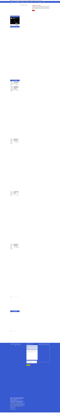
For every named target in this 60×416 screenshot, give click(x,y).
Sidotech (11, 409)
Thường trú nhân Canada (19, 406)
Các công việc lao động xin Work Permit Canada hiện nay (16, 245)
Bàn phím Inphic (14, 409)
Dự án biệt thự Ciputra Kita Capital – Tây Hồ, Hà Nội (16, 192)
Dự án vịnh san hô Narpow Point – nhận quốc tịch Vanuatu (16, 140)
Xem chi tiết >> (17, 90)
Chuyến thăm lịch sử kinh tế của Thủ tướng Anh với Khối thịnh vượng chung (16, 87)
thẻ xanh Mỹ (14, 406)
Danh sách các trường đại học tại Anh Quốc (16, 82)
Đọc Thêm (33, 10)
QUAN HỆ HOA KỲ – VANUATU (36, 5)
